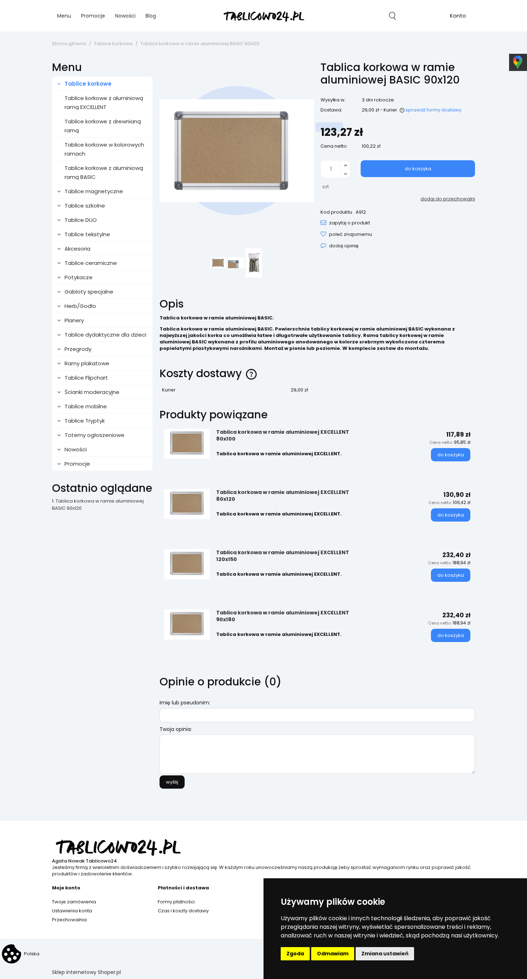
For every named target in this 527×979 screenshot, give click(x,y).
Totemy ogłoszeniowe (94, 435)
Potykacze (78, 277)
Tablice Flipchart (86, 377)
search (392, 16)
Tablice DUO (81, 220)
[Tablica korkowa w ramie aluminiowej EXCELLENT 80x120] (187, 504)
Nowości (76, 449)
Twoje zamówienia (74, 901)
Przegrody (78, 349)
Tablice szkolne (85, 205)
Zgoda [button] (295, 953)
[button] (345, 222)
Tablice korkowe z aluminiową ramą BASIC (104, 172)
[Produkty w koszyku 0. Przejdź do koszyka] (425, 16)
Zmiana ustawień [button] (384, 953)
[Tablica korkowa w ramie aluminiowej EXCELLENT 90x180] (187, 624)
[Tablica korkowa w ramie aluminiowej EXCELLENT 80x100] (187, 444)
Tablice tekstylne (87, 234)
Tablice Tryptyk (85, 420)
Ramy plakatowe (87, 363)
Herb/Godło (80, 306)
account (458, 16)
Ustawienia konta (72, 910)
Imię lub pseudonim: (185, 702)
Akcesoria (77, 248)
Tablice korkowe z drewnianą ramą (103, 126)
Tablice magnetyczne (94, 191)
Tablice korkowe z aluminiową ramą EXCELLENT (104, 102)
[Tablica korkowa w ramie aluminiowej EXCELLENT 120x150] (187, 564)
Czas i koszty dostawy (183, 910)
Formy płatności (176, 901)
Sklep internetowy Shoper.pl (86, 972)
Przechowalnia (69, 919)
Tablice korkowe (88, 83)
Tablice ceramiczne (91, 263)
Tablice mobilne (86, 406)
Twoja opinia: (176, 729)
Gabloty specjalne (89, 291)
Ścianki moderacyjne (92, 392)
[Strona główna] (263, 16)
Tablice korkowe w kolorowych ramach (104, 149)
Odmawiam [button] (332, 953)
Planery (74, 320)
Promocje (77, 463)
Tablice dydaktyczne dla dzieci (105, 334)
